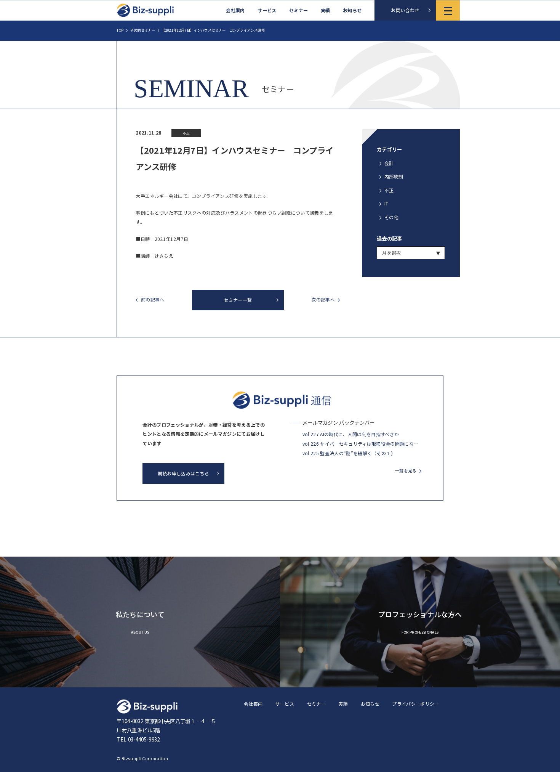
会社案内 (235, 10)
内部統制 (393, 176)
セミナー (298, 10)
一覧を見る (406, 470)
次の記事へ (323, 299)
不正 (389, 190)
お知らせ (352, 10)
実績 (325, 10)
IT (386, 203)
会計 (389, 163)
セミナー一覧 (238, 300)
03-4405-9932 (144, 739)
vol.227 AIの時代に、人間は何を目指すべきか (350, 434)
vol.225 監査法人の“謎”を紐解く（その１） (348, 453)
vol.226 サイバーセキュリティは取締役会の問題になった (360, 443)
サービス (267, 10)
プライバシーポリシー (415, 703)
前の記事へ (152, 299)
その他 (391, 217)
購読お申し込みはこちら (184, 473)
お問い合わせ (405, 10)
